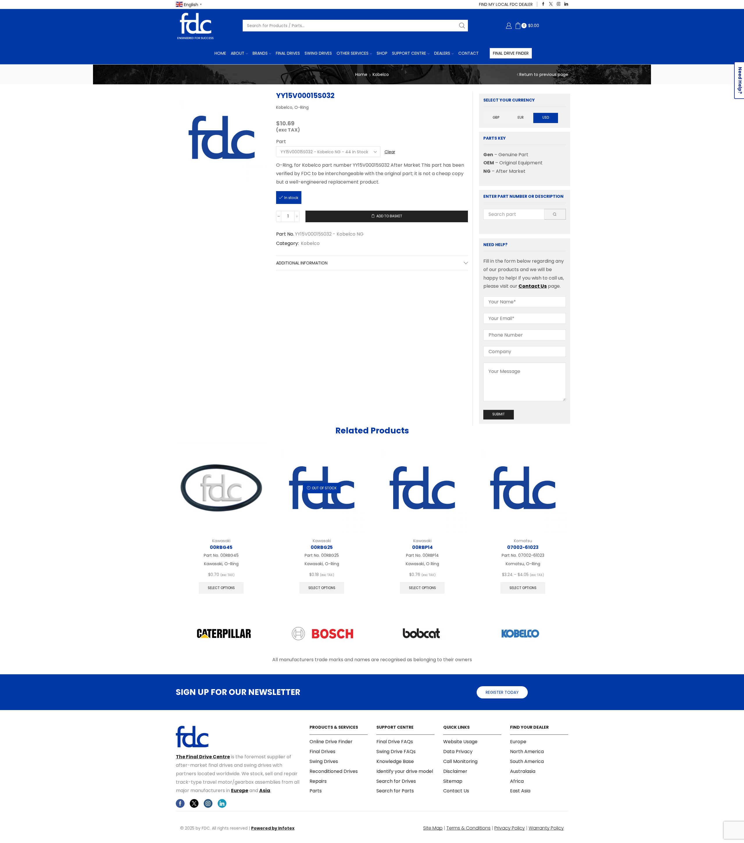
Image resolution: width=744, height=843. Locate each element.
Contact (468, 53)
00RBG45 (221, 547)
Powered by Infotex (272, 828)
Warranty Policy (546, 828)
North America (527, 751)
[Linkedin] (566, 4)
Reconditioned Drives (334, 771)
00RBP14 (422, 547)
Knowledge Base (395, 761)
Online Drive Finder (331, 742)
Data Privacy (458, 751)
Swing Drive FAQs (396, 751)
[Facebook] (543, 4)
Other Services (353, 53)
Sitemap (452, 781)
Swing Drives (318, 53)
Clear (389, 152)
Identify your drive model (404, 771)
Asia (264, 790)
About (237, 53)
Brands (260, 53)
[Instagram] (559, 4)
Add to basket (389, 216)
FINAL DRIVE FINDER (511, 53)
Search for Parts (395, 790)
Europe (239, 790)
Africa (517, 781)
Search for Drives (396, 781)
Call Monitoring (460, 761)
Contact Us (532, 286)
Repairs (318, 781)
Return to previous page (543, 74)
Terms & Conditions (468, 828)
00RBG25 (322, 547)
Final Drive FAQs (394, 742)
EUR (521, 117)
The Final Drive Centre (203, 756)
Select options (221, 588)
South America (527, 761)
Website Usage (460, 742)
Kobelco (381, 74)
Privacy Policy (509, 828)
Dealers (442, 53)
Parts (316, 790)
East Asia (520, 790)
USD (545, 117)
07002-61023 (523, 547)
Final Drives (288, 53)
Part (281, 141)
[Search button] (462, 25)
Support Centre (409, 53)
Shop (382, 53)
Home (220, 53)
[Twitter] (551, 4)
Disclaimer (455, 771)
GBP (496, 117)
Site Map (433, 828)
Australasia (522, 771)
